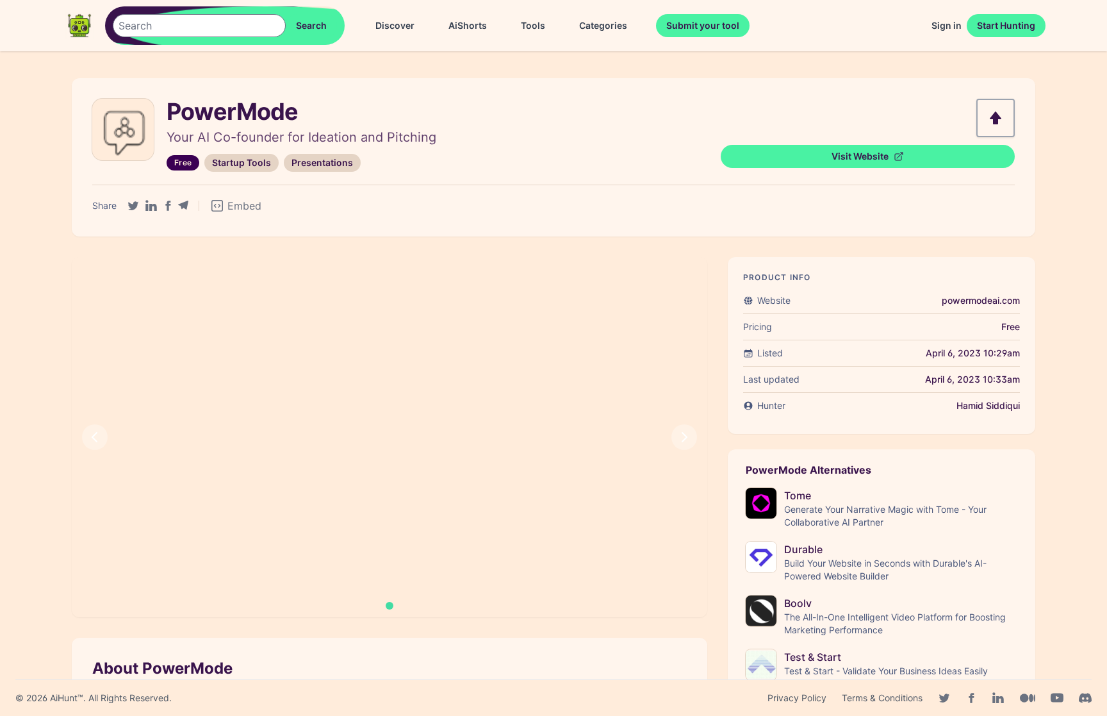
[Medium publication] (1027, 698)
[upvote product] (995, 118)
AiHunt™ (66, 697)
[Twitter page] (944, 698)
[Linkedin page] (998, 698)
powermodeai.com (981, 300)
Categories (603, 25)
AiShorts (467, 25)
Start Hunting (1006, 25)
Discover (394, 25)
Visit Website (860, 156)
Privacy (796, 697)
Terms (882, 697)
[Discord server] (1085, 698)
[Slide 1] (389, 606)
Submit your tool (702, 25)
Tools (533, 25)
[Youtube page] (1057, 698)
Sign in (946, 25)
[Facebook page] (971, 698)
